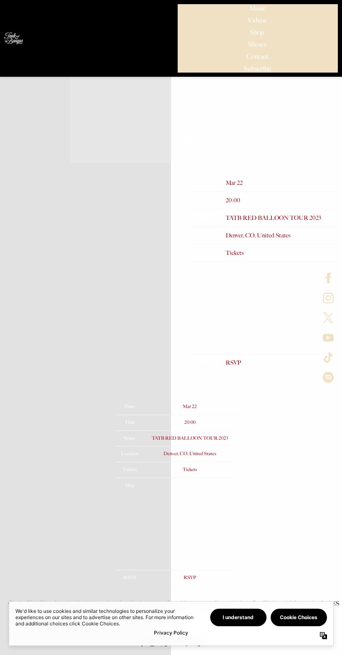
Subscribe (257, 69)
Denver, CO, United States (258, 235)
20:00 (233, 200)
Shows (257, 44)
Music (257, 8)
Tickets (235, 253)
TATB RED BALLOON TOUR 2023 (273, 218)
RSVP (233, 362)
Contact (257, 56)
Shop (257, 32)
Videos (257, 20)
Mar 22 (234, 182)
